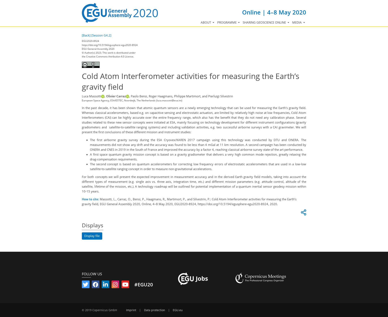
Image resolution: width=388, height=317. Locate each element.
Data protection (154, 310)
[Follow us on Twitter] (86, 285)
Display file (92, 236)
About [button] (206, 22)
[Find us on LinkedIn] (105, 285)
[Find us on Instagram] (115, 285)
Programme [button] (227, 22)
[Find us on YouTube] (125, 285)
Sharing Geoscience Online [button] (265, 22)
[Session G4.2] (101, 35)
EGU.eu (178, 310)
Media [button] (297, 22)
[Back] (86, 35)
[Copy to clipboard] (302, 213)
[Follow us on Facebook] (95, 285)
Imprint (131, 310)
